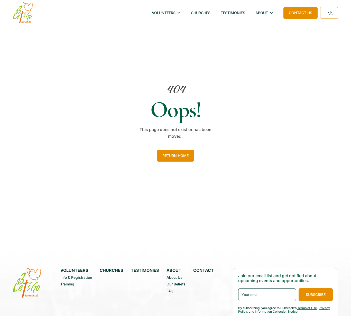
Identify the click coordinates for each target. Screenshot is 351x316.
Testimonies (233, 13)
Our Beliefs (176, 284)
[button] (166, 13)
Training (67, 284)
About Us (174, 277)
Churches (200, 13)
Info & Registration (76, 277)
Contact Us (300, 13)
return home (175, 155)
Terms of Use (307, 308)
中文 (329, 13)
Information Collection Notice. (277, 311)
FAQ (170, 291)
